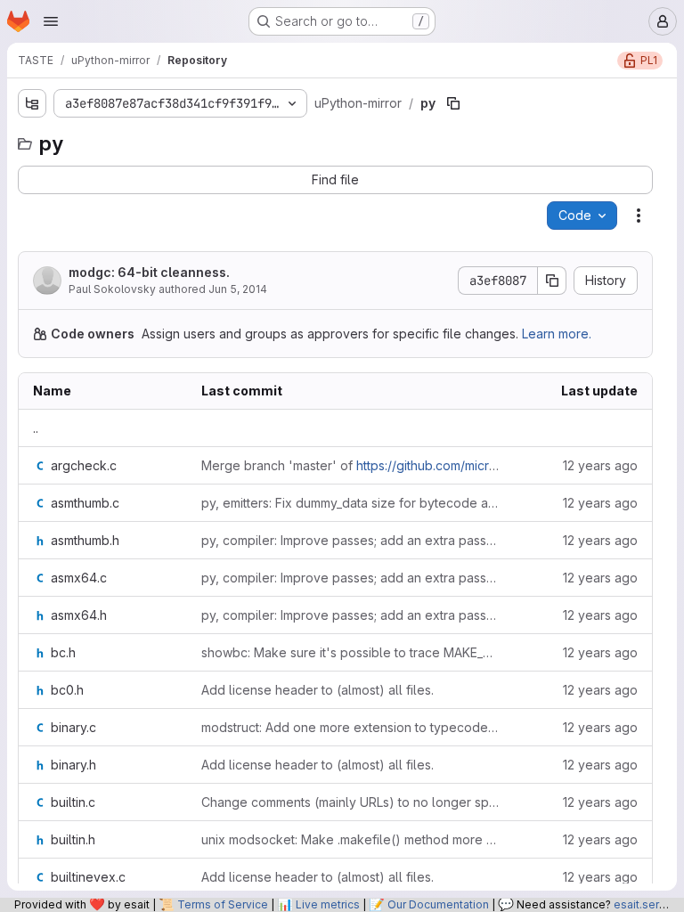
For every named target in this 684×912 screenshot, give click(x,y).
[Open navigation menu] (51, 21)
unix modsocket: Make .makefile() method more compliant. (350, 839)
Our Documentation (438, 904)
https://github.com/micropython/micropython (485, 465)
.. (35, 428)
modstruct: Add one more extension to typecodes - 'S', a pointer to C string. (350, 727)
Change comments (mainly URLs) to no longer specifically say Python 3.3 (350, 802)
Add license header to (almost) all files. (317, 689)
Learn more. (556, 333)
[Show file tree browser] (32, 103)
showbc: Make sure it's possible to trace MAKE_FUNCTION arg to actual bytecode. (350, 652)
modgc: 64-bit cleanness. (149, 272)
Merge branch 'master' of (350, 465)
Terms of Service (222, 904)
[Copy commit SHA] (552, 280)
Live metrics (328, 904)
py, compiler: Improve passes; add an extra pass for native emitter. (350, 540)
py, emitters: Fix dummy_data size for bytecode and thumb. (350, 502)
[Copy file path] (453, 103)
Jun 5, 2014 (237, 289)
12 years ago (600, 465)
